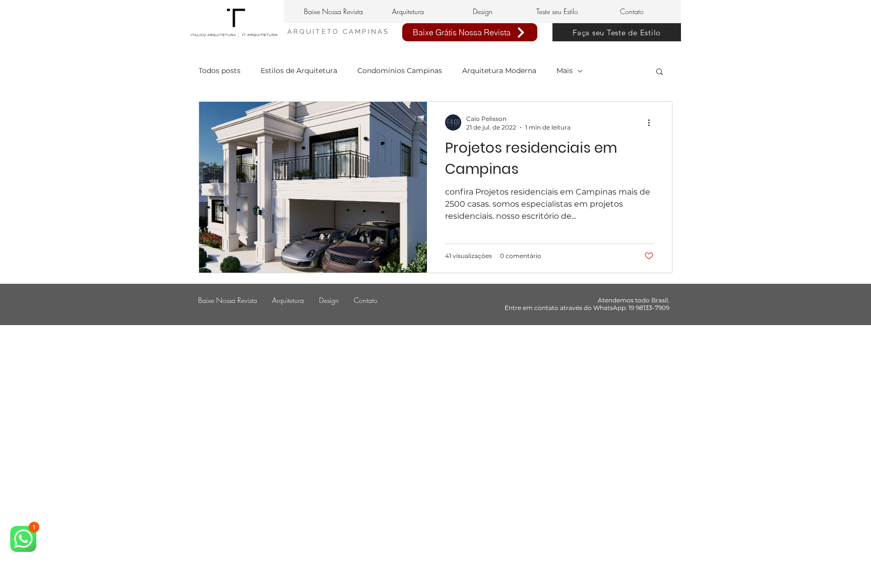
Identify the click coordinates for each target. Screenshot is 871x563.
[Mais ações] (652, 122)
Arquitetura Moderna (499, 70)
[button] (659, 72)
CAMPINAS (366, 31)
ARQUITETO (315, 31)
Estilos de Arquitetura (299, 70)
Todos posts (219, 70)
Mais (564, 70)
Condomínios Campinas (399, 70)
